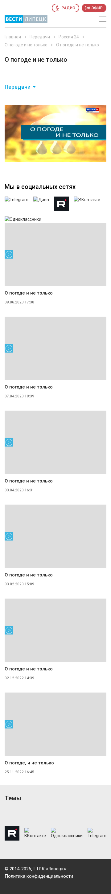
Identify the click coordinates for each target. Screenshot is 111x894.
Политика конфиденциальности (39, 876)
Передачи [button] (18, 87)
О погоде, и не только (29, 763)
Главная (13, 36)
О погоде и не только (26, 44)
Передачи (40, 36)
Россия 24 (69, 36)
